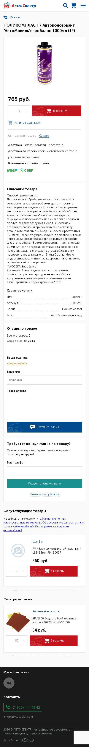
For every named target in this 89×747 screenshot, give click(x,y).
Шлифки (37, 541)
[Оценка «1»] (25, 364)
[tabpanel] (44, 561)
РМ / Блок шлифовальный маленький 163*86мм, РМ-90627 (56, 550)
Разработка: (11, 740)
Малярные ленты (53, 518)
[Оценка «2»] (21, 364)
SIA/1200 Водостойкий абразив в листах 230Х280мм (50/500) (54, 620)
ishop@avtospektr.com (18, 716)
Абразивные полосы (46, 611)
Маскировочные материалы (22, 522)
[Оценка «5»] (9, 364)
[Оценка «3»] (17, 364)
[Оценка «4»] (13, 364)
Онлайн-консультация (45, 494)
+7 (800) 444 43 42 (25, 707)
